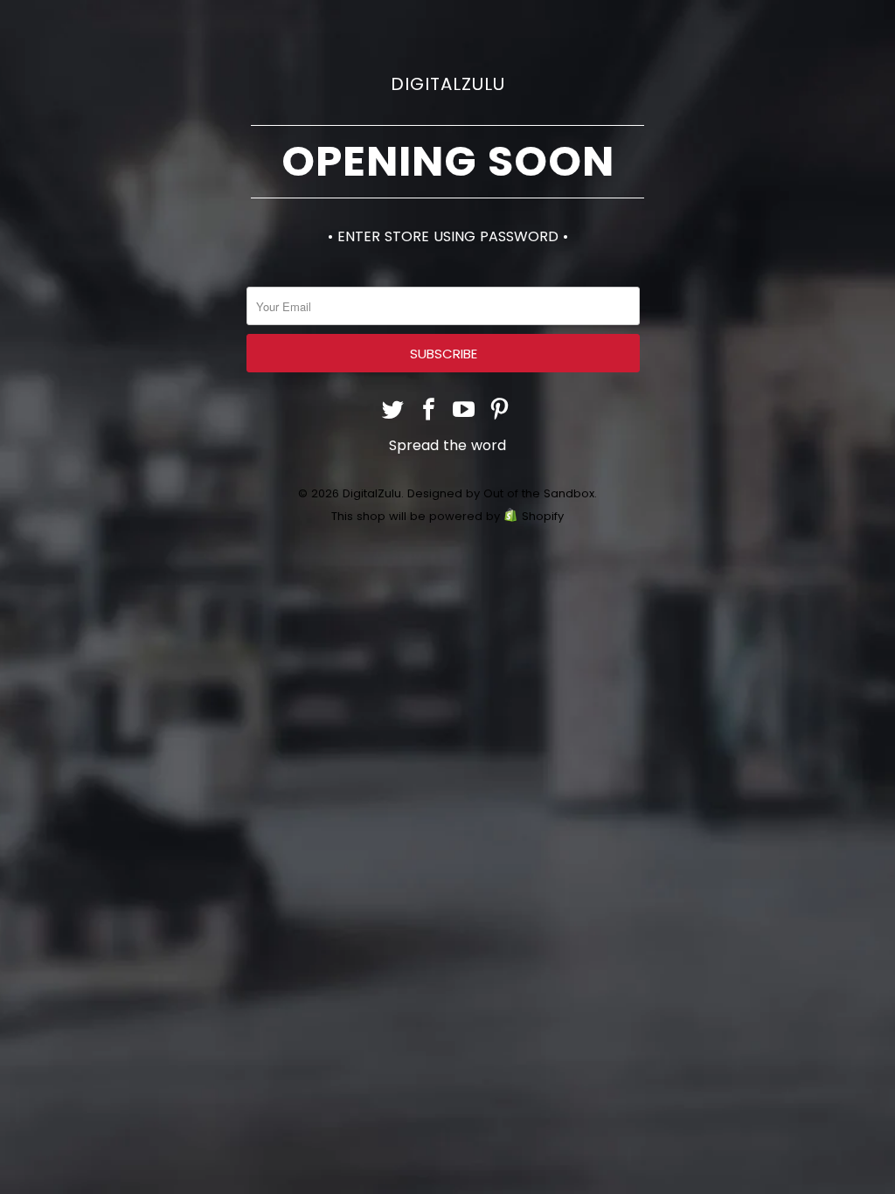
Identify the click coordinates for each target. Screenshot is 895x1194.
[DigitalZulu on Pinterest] (500, 411)
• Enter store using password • (448, 236)
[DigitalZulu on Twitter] (393, 411)
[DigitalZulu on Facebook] (429, 411)
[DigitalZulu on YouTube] (465, 411)
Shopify (543, 516)
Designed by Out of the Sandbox (500, 493)
